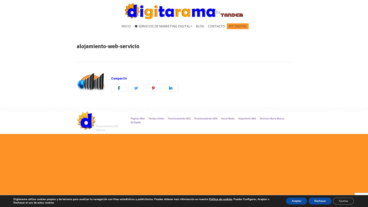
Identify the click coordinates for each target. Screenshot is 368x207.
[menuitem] (126, 26)
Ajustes (343, 201)
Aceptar (296, 201)
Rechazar (320, 201)
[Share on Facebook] (119, 88)
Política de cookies (220, 199)
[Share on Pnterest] (154, 88)
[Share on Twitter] (137, 88)
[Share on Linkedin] (171, 88)
